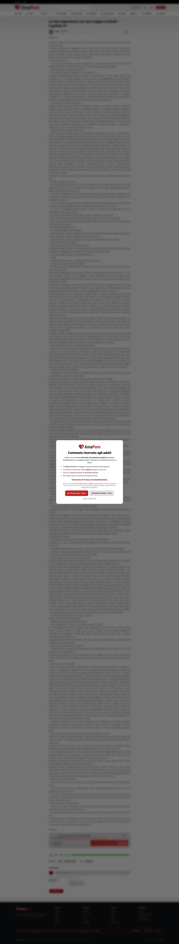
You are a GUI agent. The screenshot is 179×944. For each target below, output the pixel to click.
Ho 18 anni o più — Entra (76, 493)
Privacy (90, 498)
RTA (94, 498)
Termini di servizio (76, 473)
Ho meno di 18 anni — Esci (102, 493)
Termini (85, 498)
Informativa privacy (91, 473)
